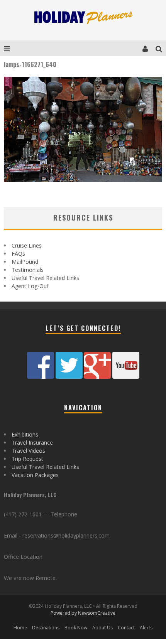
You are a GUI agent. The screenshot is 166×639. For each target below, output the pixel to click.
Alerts (146, 627)
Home (20, 627)
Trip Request (27, 458)
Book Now (75, 627)
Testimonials (28, 269)
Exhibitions (25, 434)
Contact (126, 627)
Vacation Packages (35, 475)
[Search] (161, 48)
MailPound (25, 261)
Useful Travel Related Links (45, 278)
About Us (102, 627)
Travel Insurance (32, 442)
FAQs (18, 253)
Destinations (45, 627)
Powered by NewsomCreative (83, 613)
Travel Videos (28, 450)
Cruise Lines (27, 245)
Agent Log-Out (30, 286)
